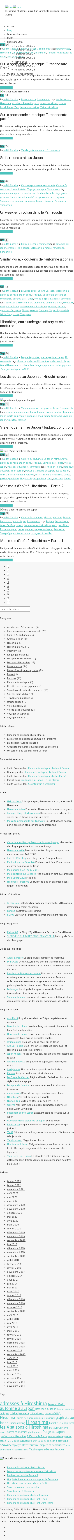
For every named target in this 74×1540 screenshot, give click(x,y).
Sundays (43, 310)
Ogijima (11, 1104)
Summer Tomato (16, 997)
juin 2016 (12, 1323)
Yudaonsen (6, 205)
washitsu (11, 419)
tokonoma (56, 415)
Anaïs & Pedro (15, 957)
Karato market (17, 197)
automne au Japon (10, 193)
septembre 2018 (16, 1256)
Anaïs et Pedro (54, 466)
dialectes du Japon (60, 361)
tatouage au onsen (25, 201)
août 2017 (12, 1279)
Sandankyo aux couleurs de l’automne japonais (36, 259)
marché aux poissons (37, 197)
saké (16, 1440)
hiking (21, 1423)
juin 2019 (12, 1244)
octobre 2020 (14, 1212)
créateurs (68, 302)
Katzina (11, 1073)
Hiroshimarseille (16, 850)
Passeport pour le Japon (20, 1112)
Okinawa (63, 1427)
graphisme (39, 1417)
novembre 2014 (16, 1385)
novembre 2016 (16, 1303)
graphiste (50, 1417)
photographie (35, 1432)
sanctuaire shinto (21, 52)
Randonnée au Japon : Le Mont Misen (27, 1498)
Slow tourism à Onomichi (41, 783)
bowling (29, 470)
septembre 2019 (16, 1240)
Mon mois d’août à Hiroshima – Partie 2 (31, 486)
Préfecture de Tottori (37, 1436)
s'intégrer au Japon (10, 369)
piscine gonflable (9, 478)
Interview (12, 650)
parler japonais (63, 365)
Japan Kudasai (14, 1053)
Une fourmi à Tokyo (17, 1144)
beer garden (17, 470)
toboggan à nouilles (41, 533)
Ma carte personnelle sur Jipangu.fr (26, 820)
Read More (6, 87)
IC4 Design (13, 903)
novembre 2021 (16, 1189)
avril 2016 (12, 1326)
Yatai (32, 1449)
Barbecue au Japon (45, 1409)
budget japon (37, 412)
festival (61, 306)
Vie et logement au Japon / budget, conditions (36, 427)
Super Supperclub (59, 310)
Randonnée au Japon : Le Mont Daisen (48, 768)
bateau (60, 1409)
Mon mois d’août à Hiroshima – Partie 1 (31, 541)
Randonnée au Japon (18, 682)
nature (48, 247)
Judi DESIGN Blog (16, 858)
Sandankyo (6, 251)
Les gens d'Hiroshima (57, 290)
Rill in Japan (13, 1124)
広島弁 (25, 369)
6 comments (43, 99)
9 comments (43, 48)
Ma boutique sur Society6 (21, 862)
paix (54, 525)
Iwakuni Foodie (15, 1045)
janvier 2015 (14, 1378)
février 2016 (14, 1334)
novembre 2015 (16, 1346)
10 (8, 602)
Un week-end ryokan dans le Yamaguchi (31, 212)
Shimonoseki (7, 201)
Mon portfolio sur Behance (21, 873)
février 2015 (14, 1374)
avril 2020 (12, 1220)
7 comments (43, 243)
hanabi (19, 525)
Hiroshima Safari (16, 809)
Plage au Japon (28, 478)
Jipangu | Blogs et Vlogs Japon (23, 813)
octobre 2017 (14, 1275)
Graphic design (15, 638)
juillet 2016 (13, 1319)
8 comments (66, 408)
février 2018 (14, 1264)
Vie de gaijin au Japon (33, 150)
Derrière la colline (17, 1026)
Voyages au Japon (37, 189)
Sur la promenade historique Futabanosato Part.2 (33, 66)
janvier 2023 (14, 1181)
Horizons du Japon (17, 1034)
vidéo (3, 56)
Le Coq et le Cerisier (18, 1077)
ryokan (60, 197)
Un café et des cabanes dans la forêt (27, 750)
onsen (53, 197)
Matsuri (48, 517)
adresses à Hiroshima (17, 302)
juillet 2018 (13, 1260)
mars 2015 (13, 1370)
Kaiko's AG (12, 932)
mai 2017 (12, 1287)
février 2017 (14, 1295)
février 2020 (14, 1228)
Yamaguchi (60, 201)
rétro (18, 310)
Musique (37, 294)
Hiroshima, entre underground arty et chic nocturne (33, 324)
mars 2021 (13, 1201)
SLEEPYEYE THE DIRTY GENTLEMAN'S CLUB (31, 936)
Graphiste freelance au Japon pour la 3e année (32, 746)
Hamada (20, 474)
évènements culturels (31, 306)
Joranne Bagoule (16, 1061)
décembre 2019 (16, 1232)
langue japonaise (30, 357)
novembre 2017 (16, 1271)
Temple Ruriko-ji (44, 201)
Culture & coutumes (32, 458)
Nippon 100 (13, 1100)
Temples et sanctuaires (59, 52)
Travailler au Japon (17, 697)
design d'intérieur (9, 306)
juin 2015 (12, 1362)
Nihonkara (12, 1097)
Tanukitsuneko (14, 1140)
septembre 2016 (16, 1311)
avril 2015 (12, 1366)
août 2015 (12, 1358)
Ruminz (11, 910)
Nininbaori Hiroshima (18, 881)
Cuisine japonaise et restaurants (38, 185)
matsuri (53, 1427)
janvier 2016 (14, 1338)
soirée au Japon (21, 533)
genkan (58, 412)
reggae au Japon (43, 529)
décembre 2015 (16, 1342)
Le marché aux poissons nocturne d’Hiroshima (31, 738)
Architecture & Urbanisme (21, 627)
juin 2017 (12, 1283)
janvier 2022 (14, 1185)
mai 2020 (12, 1216)
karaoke (30, 474)
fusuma (49, 412)
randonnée (58, 247)
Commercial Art (54, 302)
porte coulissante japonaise (22, 415)
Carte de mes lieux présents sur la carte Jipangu (33, 842)
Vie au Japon (28, 408)
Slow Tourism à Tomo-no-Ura (23, 1487)
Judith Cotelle (10, 48)
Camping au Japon (44, 470)
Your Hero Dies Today (19, 1156)
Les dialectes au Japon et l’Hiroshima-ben (33, 376)
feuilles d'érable (45, 193)
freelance (28, 1417)
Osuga (67, 474)
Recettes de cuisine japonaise (23, 686)
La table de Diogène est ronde (24, 973)
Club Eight (39, 302)
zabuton (21, 419)
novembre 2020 (16, 1208)
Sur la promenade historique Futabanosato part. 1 (33, 117)
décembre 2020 (16, 1205)
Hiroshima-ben (26, 365)
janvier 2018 (14, 1267)
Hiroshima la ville (16, 646)
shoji (40, 415)
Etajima (50, 521)
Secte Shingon (38, 52)
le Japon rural (66, 1423)
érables (11, 247)
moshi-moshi (14, 1093)
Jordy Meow (13, 1069)
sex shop (58, 478)
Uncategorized (15, 701)
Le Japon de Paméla (18, 1085)
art (31, 302)
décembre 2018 (16, 1248)
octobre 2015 (14, 1350)
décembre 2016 (16, 1299)
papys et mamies (17, 1432)
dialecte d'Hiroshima (38, 361)
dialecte (21, 361)
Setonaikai (59, 529)
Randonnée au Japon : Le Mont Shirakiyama (30, 1502)
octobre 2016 (14, 1307)
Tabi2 (10, 1132)
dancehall (49, 1413)
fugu (58, 193)
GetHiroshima (14, 801)
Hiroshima (5, 52)
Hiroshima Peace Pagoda (25, 103)
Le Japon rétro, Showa (33, 290)
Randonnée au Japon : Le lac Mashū (26, 734)
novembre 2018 (16, 1252)
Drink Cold (12, 961)
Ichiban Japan (14, 1041)
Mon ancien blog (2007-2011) (23, 869)
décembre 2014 (16, 1382)
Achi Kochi (12, 1018)
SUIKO (10, 914)
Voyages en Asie (16, 717)
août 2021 (12, 1193)
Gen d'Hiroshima (9, 365)
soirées (34, 310)
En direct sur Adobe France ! (22, 742)
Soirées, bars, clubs (23, 298)
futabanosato (63, 48)
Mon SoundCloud (16, 877)
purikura (41, 478)
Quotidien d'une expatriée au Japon (26, 1120)
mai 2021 (12, 1197)
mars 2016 (13, 1330)
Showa (25, 310)
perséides (63, 525)
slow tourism (30, 1445)
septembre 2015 (16, 1354)
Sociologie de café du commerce (25, 690)
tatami (47, 415)
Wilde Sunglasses (9, 314)
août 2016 (12, 1315)
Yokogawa (25, 314)
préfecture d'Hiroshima (13, 1436)
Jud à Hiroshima (16, 1458)
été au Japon (62, 470)
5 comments (64, 298)
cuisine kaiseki (28, 193)
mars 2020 (13, 1224)
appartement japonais (17, 412)
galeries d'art (7, 310)
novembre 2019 (16, 1236)
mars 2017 (13, 1291)
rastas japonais (25, 529)
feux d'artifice (7, 474)
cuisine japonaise (19, 1413)
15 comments (52, 150)
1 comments (33, 521)
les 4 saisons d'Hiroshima (30, 247)
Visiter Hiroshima (16, 56)
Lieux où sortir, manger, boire (15, 294)
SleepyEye (6, 533)
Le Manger (13, 989)
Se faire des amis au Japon (21, 158)
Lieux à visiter (28, 48)
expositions (50, 306)
